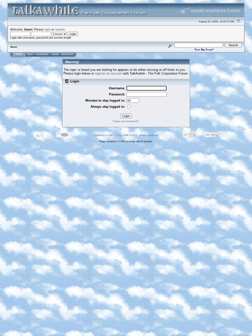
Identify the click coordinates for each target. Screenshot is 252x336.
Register (67, 54)
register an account (108, 73)
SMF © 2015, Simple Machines (141, 135)
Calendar (42, 54)
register (60, 29)
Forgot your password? (126, 121)
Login (55, 54)
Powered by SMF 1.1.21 (107, 135)
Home (18, 54)
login (47, 29)
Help (30, 54)
